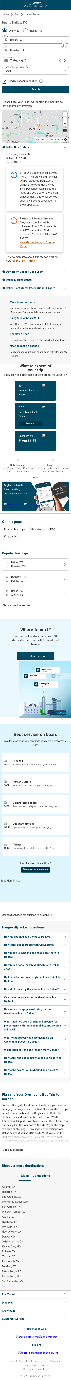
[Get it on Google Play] (27, 1337)
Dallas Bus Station (23, 261)
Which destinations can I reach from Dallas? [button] (31, 1049)
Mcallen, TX (9, 1266)
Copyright (55, 1361)
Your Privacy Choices (39, 1369)
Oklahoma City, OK (12, 1241)
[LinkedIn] (16, 1352)
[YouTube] (15, 1352)
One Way (14, 30)
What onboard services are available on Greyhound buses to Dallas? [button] (28, 1039)
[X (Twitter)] (17, 1352)
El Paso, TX (8, 1251)
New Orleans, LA (11, 1231)
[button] (35, 39)
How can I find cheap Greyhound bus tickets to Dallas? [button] (33, 1059)
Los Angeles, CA (11, 1196)
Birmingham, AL (10, 1276)
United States (32, 14)
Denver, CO (8, 1236)
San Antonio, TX (11, 1206)
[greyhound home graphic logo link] (35, 5)
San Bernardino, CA (13, 1281)
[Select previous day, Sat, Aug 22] (60, 61)
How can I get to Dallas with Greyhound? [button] (29, 944)
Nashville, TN (9, 1221)
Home (5, 14)
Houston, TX (9, 1191)
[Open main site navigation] (5, 5)
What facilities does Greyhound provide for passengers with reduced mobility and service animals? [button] (32, 1025)
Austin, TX (8, 1216)
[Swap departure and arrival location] (64, 45)
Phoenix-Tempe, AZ (13, 1211)
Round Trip (36, 30)
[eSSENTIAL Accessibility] (39, 1352)
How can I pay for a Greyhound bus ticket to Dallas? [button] (31, 1072)
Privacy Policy (41, 1361)
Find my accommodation (23, 81)
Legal (29, 1361)
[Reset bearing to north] (65, 123)
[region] (35, 126)
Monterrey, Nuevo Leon (15, 1201)
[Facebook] (13, 1352)
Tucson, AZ (8, 1256)
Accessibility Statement (36, 1365)
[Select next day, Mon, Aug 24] (65, 61)
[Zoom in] (65, 114)
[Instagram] (14, 1352)
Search (35, 89)
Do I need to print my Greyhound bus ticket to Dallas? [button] (32, 979)
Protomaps (41, 139)
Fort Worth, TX (10, 1261)
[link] (35, 668)
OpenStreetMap (56, 139)
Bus (17, 14)
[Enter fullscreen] (65, 130)
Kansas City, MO (11, 1246)
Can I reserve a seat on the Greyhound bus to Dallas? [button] (32, 999)
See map (30, 423)
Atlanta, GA (8, 1186)
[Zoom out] (65, 118)
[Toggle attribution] (65, 140)
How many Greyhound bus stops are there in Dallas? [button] (31, 954)
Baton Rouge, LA (11, 1271)
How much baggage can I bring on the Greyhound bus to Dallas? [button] (27, 1011)
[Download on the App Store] (48, 1337)
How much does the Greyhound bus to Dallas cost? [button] (31, 967)
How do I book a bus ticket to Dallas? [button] (27, 936)
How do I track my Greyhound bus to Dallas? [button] (31, 989)
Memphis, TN (9, 1226)
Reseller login (17, 1361)
